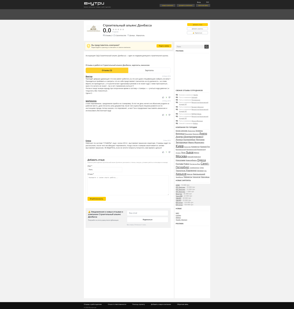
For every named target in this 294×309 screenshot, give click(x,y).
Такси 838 (179, 196)
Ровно (186, 164)
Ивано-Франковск (196, 142)
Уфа (205, 171)
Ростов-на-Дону (195, 164)
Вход (199, 2)
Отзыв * (91, 174)
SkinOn (195, 95)
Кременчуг (195, 147)
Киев (180, 146)
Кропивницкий (181, 149)
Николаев (180, 160)
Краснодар (187, 147)
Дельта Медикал (197, 121)
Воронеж (196, 134)
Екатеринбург (189, 139)
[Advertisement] (128, 127)
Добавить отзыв (197, 24)
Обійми (178, 218)
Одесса (201, 160)
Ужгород (200, 171)
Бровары (199, 131)
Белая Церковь (182, 131)
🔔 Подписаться (197, 33)
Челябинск (179, 177)
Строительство (121, 35)
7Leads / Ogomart (181, 220)
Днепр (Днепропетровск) (189, 136)
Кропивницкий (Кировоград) (196, 149)
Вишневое (188, 134)
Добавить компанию (185, 5)
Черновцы (205, 177)
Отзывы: (108, 35)
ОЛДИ (178, 185)
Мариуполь (140, 35)
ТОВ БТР (178, 198)
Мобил (195, 123)
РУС (207, 2)
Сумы (202, 168)
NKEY (177, 213)
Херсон (189, 174)
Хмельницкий (199, 174)
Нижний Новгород (194, 157)
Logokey (178, 215)
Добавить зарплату (197, 28)
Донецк (132, 35)
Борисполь (191, 131)
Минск (196, 153)
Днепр (203, 133)
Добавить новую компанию (161, 304)
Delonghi (194, 97)
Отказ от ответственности (117, 304)
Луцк (183, 152)
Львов (190, 152)
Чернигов (196, 177)
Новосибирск (191, 160)
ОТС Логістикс (180, 187)
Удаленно (191, 170)
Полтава (179, 164)
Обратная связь (203, 5)
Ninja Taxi (179, 194)
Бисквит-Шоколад (198, 107)
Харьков (181, 174)
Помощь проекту (138, 304)
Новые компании (167, 5)
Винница (180, 133)
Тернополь (181, 170)
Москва (181, 156)
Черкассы (188, 177)
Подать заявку (164, 46)
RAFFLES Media (196, 114)
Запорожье (182, 142)
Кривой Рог (205, 146)
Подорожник (196, 100)
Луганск (178, 153)
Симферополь (194, 168)
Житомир (200, 139)
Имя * (90, 166)
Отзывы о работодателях (93, 304)
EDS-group (179, 203)
